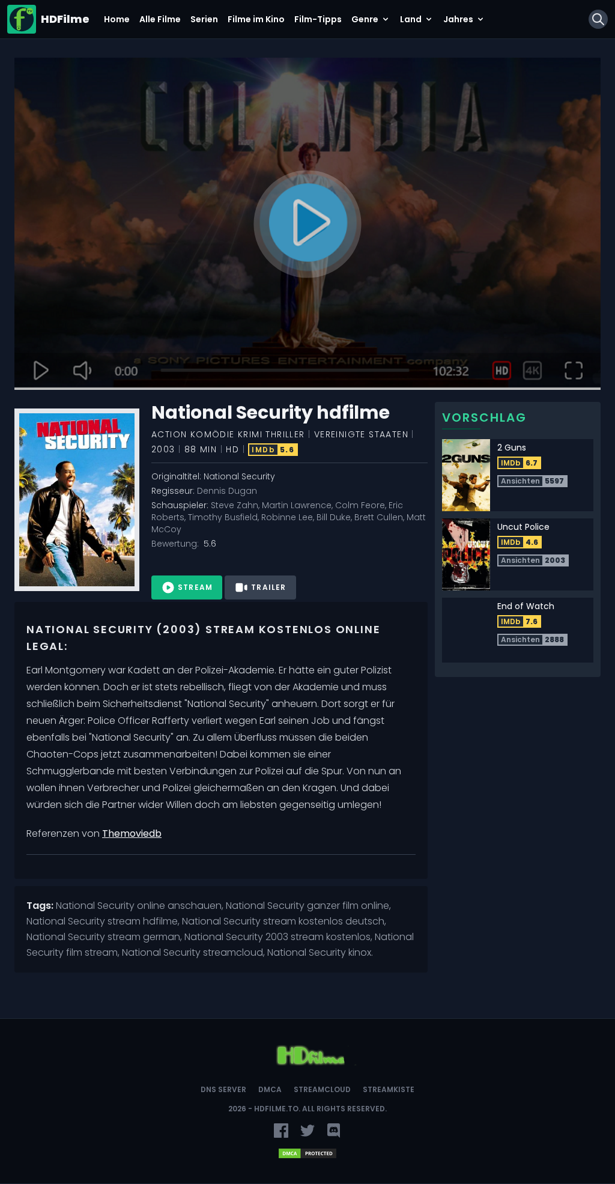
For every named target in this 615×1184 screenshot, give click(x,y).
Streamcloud (322, 1089)
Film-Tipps (318, 19)
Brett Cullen (378, 517)
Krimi (250, 434)
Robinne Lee (287, 517)
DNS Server (223, 1089)
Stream (195, 587)
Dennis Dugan (227, 491)
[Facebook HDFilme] (281, 1130)
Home (117, 19)
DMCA (270, 1089)
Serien (204, 19)
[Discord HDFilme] (334, 1130)
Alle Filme (160, 19)
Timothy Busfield (223, 517)
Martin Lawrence (297, 505)
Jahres (458, 19)
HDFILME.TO (276, 1109)
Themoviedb (132, 833)
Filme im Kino (256, 19)
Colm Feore (360, 505)
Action (169, 434)
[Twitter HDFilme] (307, 1130)
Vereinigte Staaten (361, 434)
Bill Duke (334, 517)
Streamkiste (388, 1089)
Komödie (212, 434)
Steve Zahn (234, 505)
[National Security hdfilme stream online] (307, 224)
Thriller (284, 434)
